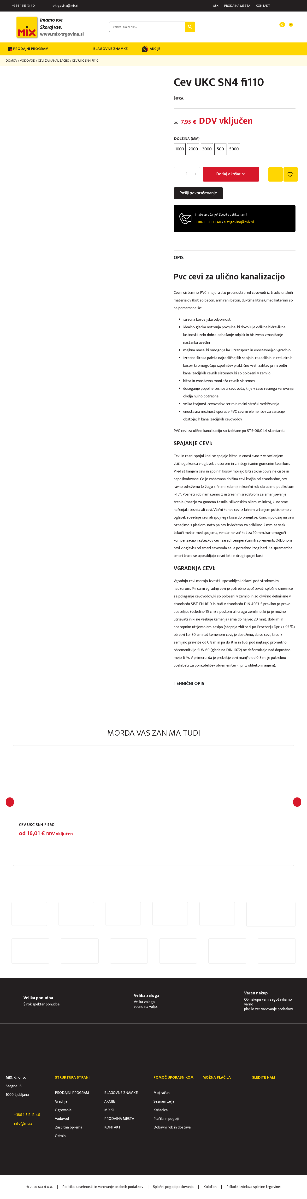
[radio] (180, 149)
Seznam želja (164, 1101)
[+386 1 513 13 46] (8, 1115)
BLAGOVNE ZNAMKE (110, 49)
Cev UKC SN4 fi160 (36, 824)
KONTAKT (263, 5)
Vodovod (27, 60)
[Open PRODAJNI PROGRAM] (51, 49)
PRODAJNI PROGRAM (72, 1093)
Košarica (161, 1110)
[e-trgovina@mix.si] (48, 5)
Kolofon (210, 1187)
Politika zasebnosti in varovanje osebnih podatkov (102, 1187)
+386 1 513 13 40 (23, 5)
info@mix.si (23, 1123)
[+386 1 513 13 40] (8, 5)
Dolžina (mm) (187, 139)
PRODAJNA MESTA (237, 5)
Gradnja (61, 1101)
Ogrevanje (63, 1110)
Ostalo (60, 1136)
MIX (215, 5)
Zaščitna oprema (68, 1127)
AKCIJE (155, 49)
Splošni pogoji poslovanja (173, 1187)
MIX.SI (109, 1110)
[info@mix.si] (8, 1123)
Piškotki (232, 1187)
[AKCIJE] (145, 49)
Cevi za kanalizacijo (53, 60)
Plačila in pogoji (166, 1119)
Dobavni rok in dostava (172, 1127)
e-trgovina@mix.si (65, 5)
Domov (11, 60)
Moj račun (162, 1093)
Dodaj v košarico (231, 174)
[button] (10, 802)
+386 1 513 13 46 (27, 1115)
